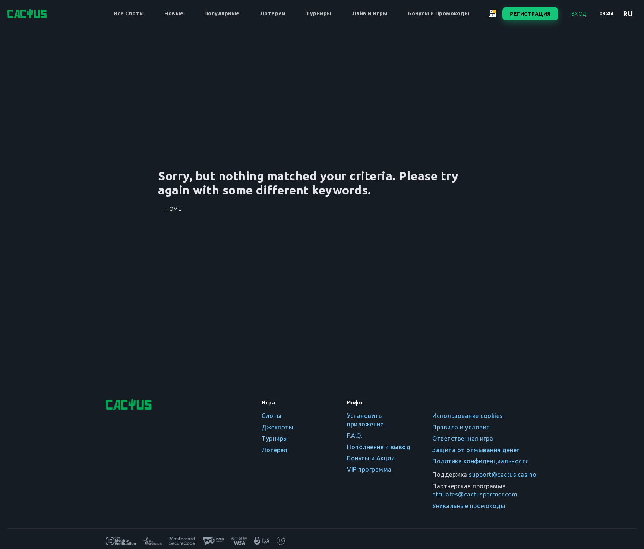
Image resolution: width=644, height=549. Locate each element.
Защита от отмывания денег (475, 450)
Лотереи (273, 13)
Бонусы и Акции (371, 458)
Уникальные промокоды (468, 505)
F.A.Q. (354, 435)
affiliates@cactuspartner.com (474, 494)
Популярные (222, 13)
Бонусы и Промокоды (438, 13)
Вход (578, 14)
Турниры (319, 13)
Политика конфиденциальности (480, 461)
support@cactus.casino (503, 474)
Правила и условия (461, 427)
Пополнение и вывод (378, 447)
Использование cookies (467, 415)
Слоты (272, 415)
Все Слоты (129, 13)
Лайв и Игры (370, 13)
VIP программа (369, 469)
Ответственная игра (462, 438)
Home (173, 209)
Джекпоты (277, 427)
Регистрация (530, 14)
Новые (174, 13)
